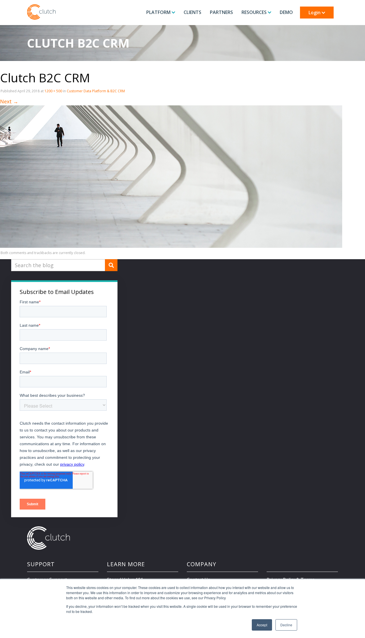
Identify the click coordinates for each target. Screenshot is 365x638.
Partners (221, 12)
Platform (159, 12)
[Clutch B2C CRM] (171, 176)
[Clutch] (41, 12)
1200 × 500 (53, 91)
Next (9, 101)
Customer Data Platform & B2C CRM (96, 91)
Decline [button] (286, 624)
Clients (192, 12)
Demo (286, 12)
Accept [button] (262, 624)
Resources (255, 12)
